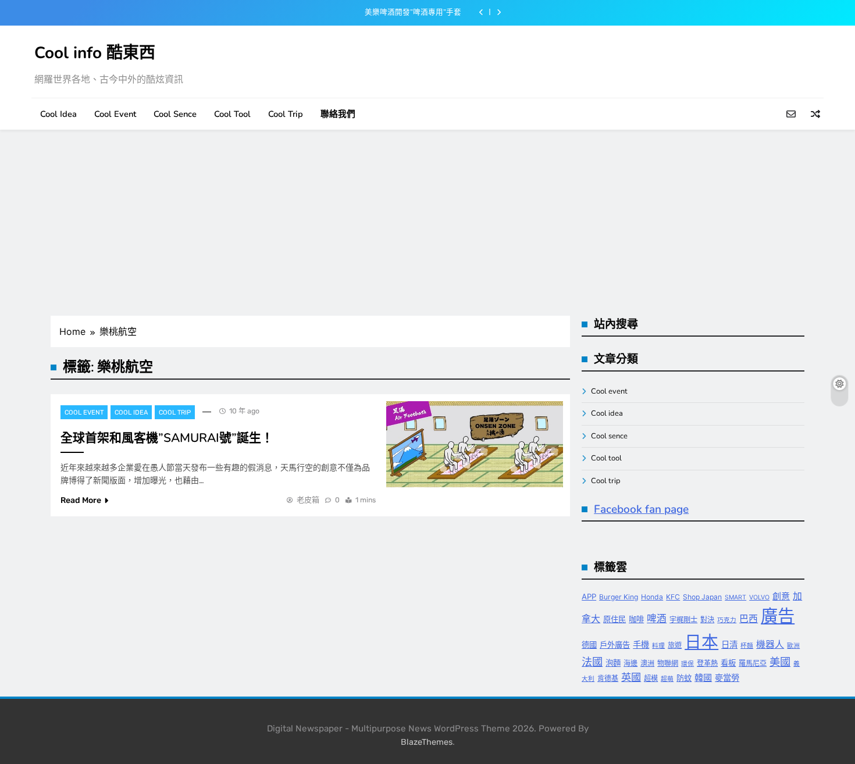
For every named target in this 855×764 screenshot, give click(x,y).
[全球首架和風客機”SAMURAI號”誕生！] (474, 444)
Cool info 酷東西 (94, 53)
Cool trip (285, 114)
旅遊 (675, 645)
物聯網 (667, 663)
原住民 (614, 619)
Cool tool (232, 114)
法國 (592, 661)
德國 (589, 644)
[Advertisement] (427, 222)
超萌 (667, 679)
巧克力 (726, 620)
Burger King (618, 596)
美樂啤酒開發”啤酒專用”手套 (413, 12)
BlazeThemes (427, 742)
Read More (80, 500)
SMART (735, 597)
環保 (687, 663)
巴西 (748, 618)
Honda (652, 596)
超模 (651, 678)
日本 (701, 641)
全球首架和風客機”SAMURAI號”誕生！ (166, 438)
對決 (707, 619)
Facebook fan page (641, 509)
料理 (658, 645)
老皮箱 (308, 499)
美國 (780, 661)
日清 (729, 644)
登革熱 (707, 663)
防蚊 (684, 678)
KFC (673, 596)
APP (589, 596)
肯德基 (607, 678)
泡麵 (613, 662)
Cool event (115, 114)
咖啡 (636, 619)
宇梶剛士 (683, 619)
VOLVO (759, 597)
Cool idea (58, 114)
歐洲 (793, 645)
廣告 (778, 616)
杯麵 (746, 645)
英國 (631, 677)
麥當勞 (727, 678)
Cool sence (175, 114)
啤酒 (657, 618)
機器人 (770, 644)
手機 (641, 644)
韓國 (703, 677)
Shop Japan (702, 596)
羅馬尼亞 (753, 663)
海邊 (630, 663)
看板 (728, 662)
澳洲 (647, 663)
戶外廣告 (615, 644)
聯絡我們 (337, 114)
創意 (781, 596)
